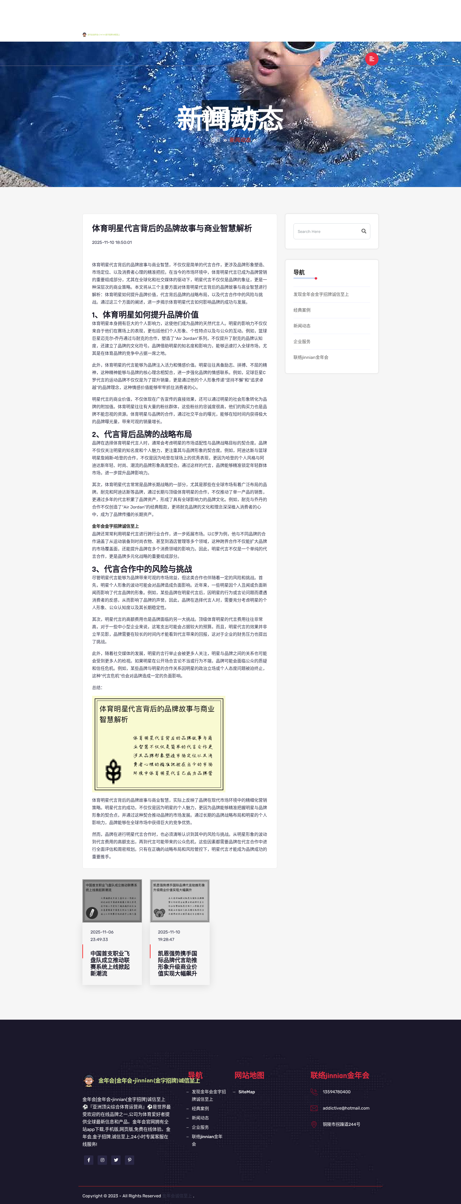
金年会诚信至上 (177, 1195)
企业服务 (348, 12)
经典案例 (294, 12)
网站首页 (196, 12)
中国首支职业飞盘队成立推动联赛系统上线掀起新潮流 (110, 963)
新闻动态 (321, 12)
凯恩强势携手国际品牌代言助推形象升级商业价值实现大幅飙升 (177, 963)
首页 (215, 140)
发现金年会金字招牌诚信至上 (245, 12)
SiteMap (247, 1091)
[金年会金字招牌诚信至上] (106, 34)
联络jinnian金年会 (272, 35)
